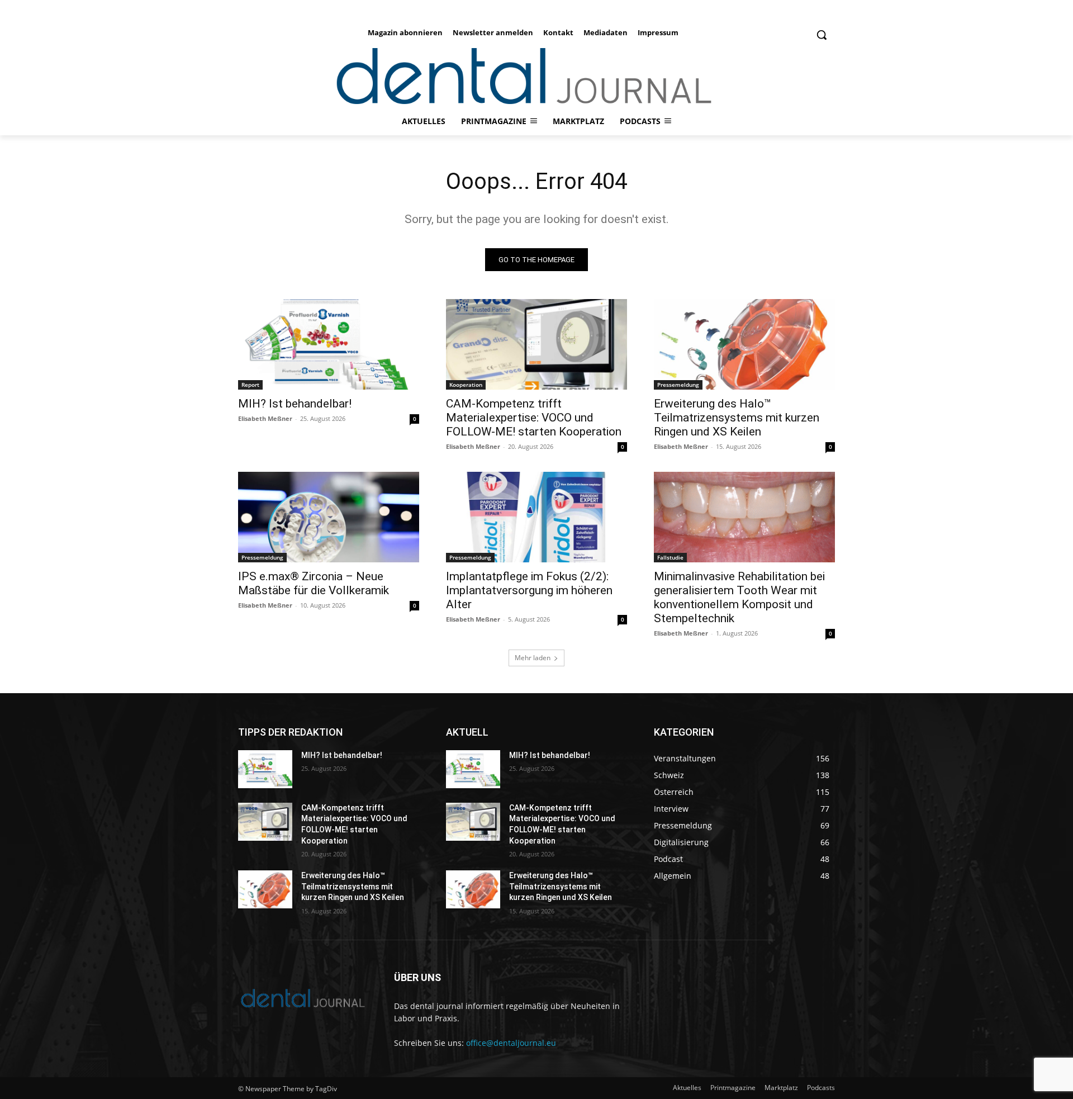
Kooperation (465, 385)
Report (250, 385)
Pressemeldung (678, 385)
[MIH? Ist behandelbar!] (328, 344)
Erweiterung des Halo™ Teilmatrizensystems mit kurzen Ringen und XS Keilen (736, 417)
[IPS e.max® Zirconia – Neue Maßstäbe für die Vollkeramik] (328, 517)
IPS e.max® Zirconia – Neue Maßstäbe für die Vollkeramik (313, 583)
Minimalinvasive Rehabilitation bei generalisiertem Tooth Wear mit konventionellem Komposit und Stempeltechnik (739, 597)
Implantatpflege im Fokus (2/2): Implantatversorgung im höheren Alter (529, 590)
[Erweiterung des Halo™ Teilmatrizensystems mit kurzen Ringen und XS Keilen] (744, 344)
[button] (821, 34)
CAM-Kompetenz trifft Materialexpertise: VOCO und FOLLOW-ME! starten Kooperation (533, 417)
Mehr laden (532, 657)
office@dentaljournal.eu (511, 1043)
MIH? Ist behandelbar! (295, 403)
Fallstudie (670, 557)
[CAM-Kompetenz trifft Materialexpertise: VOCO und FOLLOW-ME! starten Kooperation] (536, 344)
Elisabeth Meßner (265, 418)
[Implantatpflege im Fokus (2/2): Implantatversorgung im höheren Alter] (536, 517)
